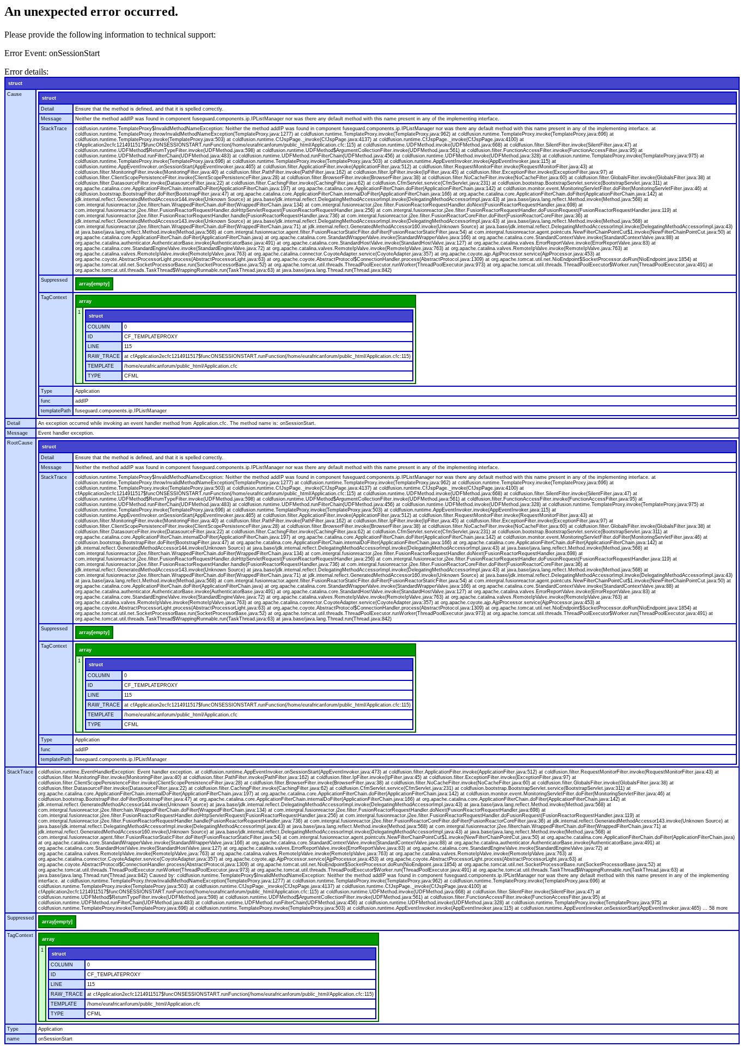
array (85, 301)
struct (15, 83)
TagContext (54, 297)
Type (46, 391)
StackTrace (54, 128)
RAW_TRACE (104, 356)
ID (90, 336)
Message (51, 118)
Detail (47, 109)
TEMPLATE (101, 366)
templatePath (56, 410)
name (13, 1039)
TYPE (94, 376)
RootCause (20, 443)
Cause (14, 94)
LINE (93, 346)
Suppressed (54, 280)
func (46, 401)
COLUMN (99, 327)
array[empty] (94, 284)
